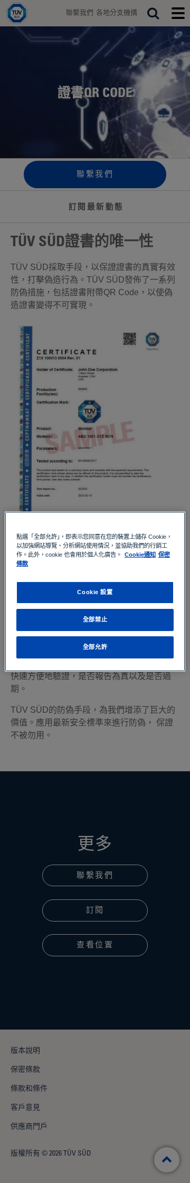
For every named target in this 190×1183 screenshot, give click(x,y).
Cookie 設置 (94, 592)
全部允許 (95, 647)
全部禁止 (95, 619)
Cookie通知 (140, 554)
